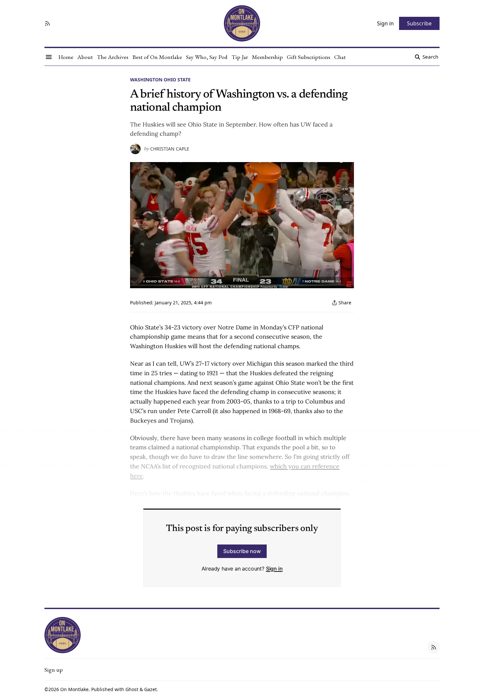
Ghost (131, 689)
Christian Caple (169, 149)
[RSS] (47, 23)
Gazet (150, 689)
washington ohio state (160, 79)
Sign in (274, 568)
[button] (53, 669)
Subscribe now (242, 551)
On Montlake (74, 689)
